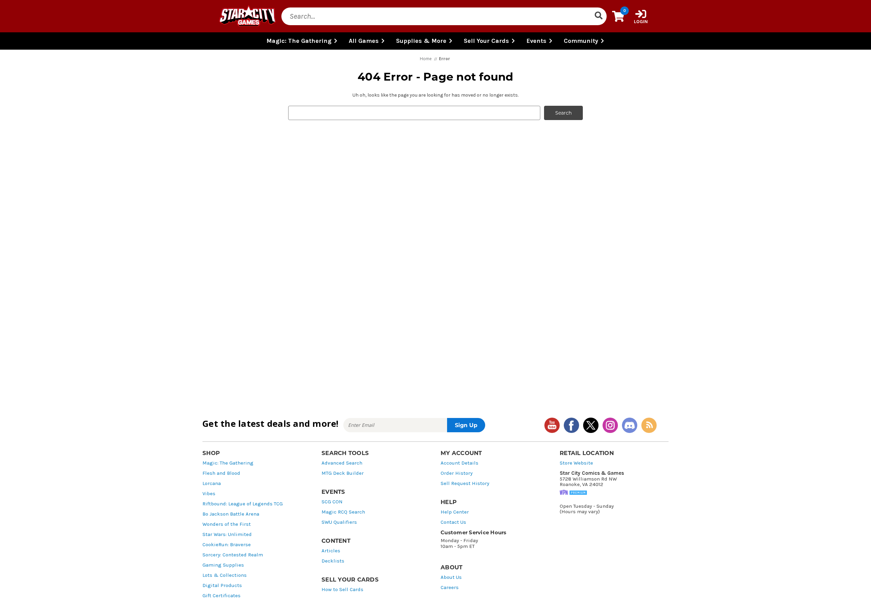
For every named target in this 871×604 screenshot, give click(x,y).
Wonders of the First (226, 524)
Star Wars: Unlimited (227, 534)
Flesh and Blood (221, 473)
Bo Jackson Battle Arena (230, 514)
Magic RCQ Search (343, 512)
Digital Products (222, 585)
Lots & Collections (224, 575)
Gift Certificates (221, 596)
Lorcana (211, 483)
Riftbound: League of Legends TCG (242, 504)
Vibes (208, 494)
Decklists (333, 561)
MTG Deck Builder (343, 473)
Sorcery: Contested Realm (232, 555)
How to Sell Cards (342, 589)
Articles (331, 551)
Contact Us (453, 522)
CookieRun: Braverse (226, 545)
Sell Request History (465, 483)
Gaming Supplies (223, 565)
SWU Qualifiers (339, 522)
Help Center (455, 512)
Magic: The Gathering (227, 463)
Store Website (576, 463)
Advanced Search (342, 463)
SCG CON (332, 502)
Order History (457, 473)
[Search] (598, 16)
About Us (451, 577)
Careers (450, 587)
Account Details (459, 463)
